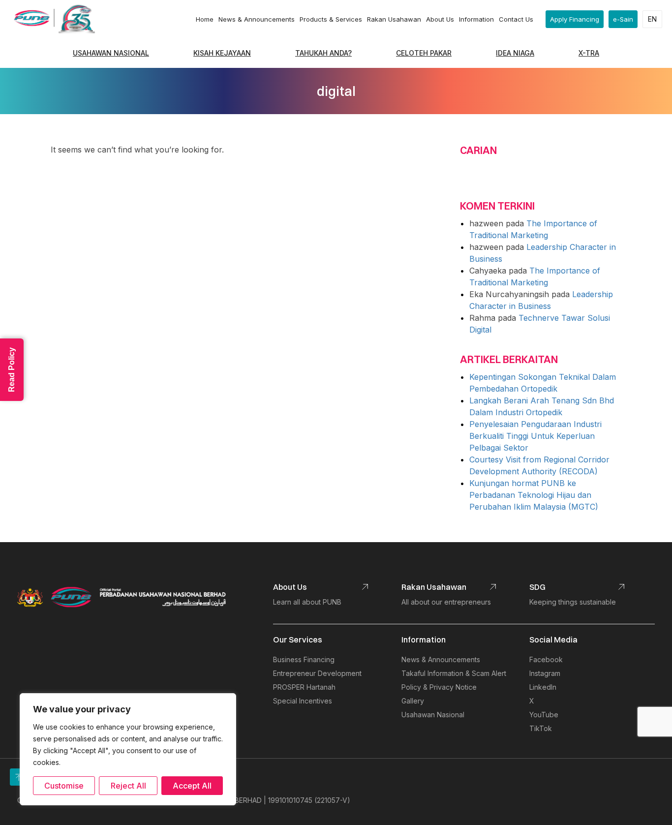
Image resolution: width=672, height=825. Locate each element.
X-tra (589, 53)
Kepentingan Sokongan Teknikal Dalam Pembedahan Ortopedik (542, 383)
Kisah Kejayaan (222, 53)
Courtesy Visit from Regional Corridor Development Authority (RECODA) (539, 465)
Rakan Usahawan (394, 19)
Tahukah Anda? (323, 53)
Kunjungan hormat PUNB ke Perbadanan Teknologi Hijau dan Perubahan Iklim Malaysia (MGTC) (533, 495)
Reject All (128, 786)
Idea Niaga (515, 53)
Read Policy (11, 369)
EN (652, 19)
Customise (64, 786)
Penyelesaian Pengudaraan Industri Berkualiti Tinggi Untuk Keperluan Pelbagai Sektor (535, 436)
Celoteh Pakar (424, 53)
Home (205, 19)
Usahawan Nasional (111, 53)
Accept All (192, 786)
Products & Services (331, 19)
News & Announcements (256, 19)
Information (476, 19)
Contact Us (516, 19)
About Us (440, 19)
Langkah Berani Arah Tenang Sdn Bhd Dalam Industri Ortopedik (541, 406)
